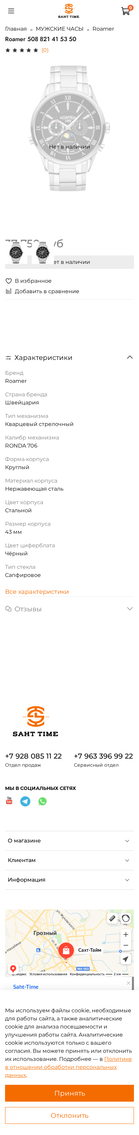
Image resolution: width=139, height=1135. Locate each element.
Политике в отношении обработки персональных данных (68, 1067)
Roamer (103, 29)
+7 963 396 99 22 (103, 756)
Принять (69, 1093)
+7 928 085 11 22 (33, 756)
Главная (16, 29)
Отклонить (69, 1115)
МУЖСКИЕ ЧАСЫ (60, 29)
